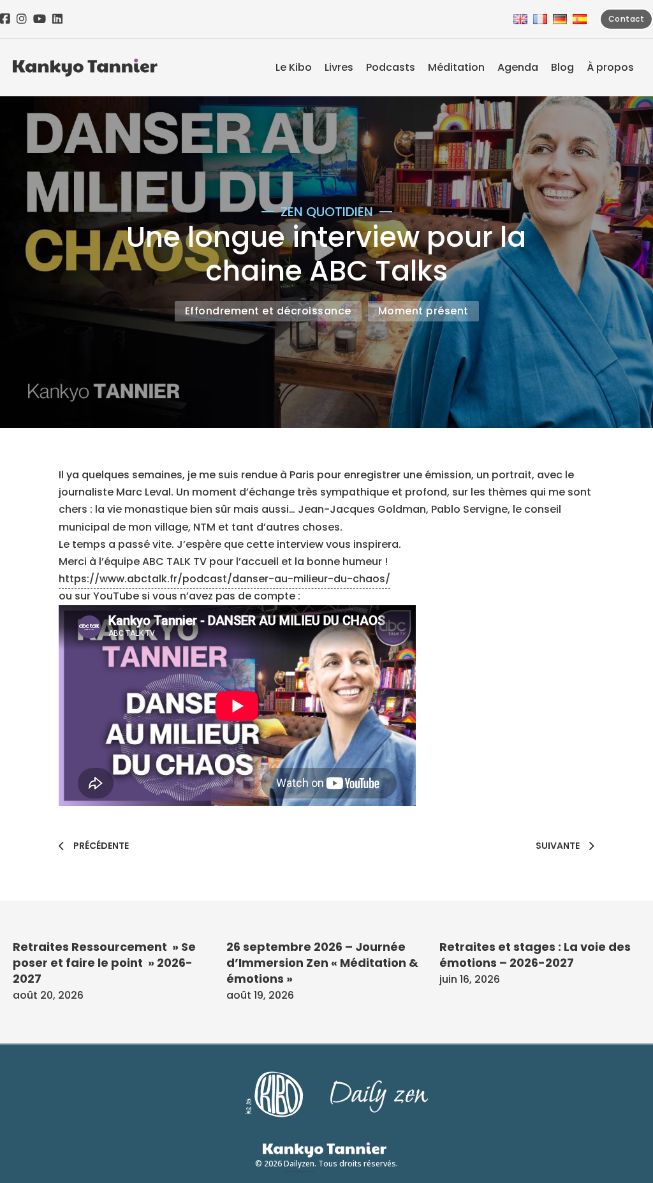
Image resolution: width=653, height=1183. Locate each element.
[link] (143, 492)
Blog (562, 67)
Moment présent (423, 311)
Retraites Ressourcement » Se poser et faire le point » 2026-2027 (104, 963)
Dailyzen (299, 1163)
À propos (610, 67)
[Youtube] (39, 19)
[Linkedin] (57, 19)
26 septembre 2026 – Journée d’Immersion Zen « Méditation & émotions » (322, 963)
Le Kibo (293, 67)
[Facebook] (5, 19)
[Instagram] (22, 19)
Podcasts (390, 67)
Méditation (456, 67)
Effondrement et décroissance (268, 311)
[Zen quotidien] (85, 67)
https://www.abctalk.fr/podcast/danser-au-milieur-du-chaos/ (224, 578)
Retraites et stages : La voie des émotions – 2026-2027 (535, 955)
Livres (339, 67)
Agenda (517, 67)
